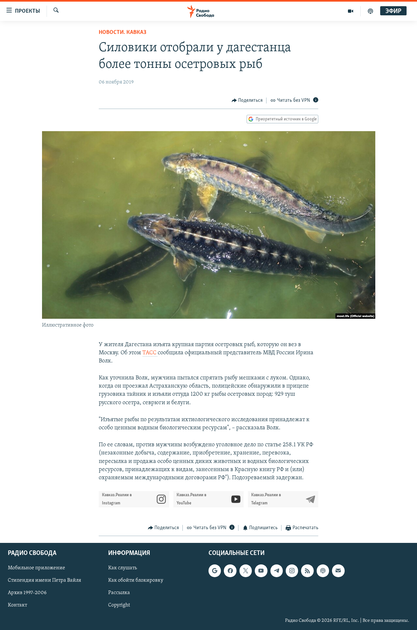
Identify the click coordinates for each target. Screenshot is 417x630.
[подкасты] (370, 11)
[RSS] (307, 570)
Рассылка (119, 592)
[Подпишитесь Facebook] (230, 570)
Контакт (17, 605)
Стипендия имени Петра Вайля (44, 580)
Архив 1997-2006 (27, 592)
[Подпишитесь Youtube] (261, 570)
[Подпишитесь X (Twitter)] (245, 570)
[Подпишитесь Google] (214, 570)
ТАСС (150, 353)
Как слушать (122, 568)
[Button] (247, 100)
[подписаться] (338, 570)
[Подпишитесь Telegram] (276, 570)
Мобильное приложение (36, 568)
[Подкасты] (323, 570)
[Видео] (351, 11)
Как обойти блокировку (135, 580)
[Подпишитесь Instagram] (292, 570)
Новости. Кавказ (122, 33)
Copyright (119, 605)
